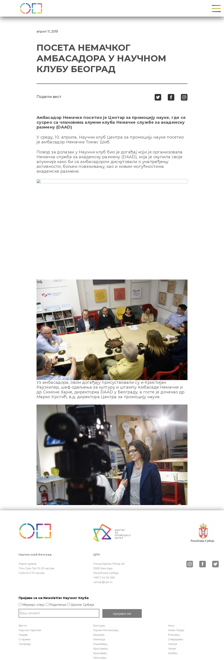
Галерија (25, 644)
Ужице (172, 644)
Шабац (172, 653)
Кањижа (98, 634)
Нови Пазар (176, 630)
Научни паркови (30, 630)
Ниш (171, 625)
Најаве (23, 634)
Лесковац (99, 657)
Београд (99, 625)
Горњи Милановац (106, 630)
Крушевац (100, 653)
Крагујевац (100, 648)
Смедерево (175, 639)
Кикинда (99, 639)
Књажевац (100, 644)
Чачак (172, 648)
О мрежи (25, 639)
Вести (23, 625)
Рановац (174, 634)
